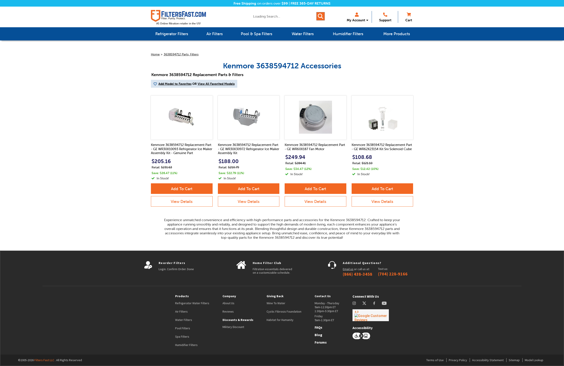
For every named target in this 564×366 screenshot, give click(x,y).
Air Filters (181, 311)
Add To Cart (181, 188)
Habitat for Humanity (280, 320)
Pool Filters (182, 328)
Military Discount (233, 327)
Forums (321, 342)
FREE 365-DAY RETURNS (310, 3)
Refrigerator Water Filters (192, 303)
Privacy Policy (458, 360)
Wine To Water (276, 303)
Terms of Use (435, 360)
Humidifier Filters (186, 345)
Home (155, 54)
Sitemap (514, 360)
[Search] (320, 16)
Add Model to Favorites (174, 84)
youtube (384, 303)
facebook (374, 303)
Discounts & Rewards (238, 320)
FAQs (318, 327)
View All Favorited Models (216, 84)
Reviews (228, 311)
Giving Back (275, 296)
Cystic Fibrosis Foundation (284, 311)
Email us (348, 269)
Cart (408, 20)
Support (385, 20)
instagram (354, 303)
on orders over (261, 3)
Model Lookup (534, 360)
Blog (318, 335)
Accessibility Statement (488, 360)
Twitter (364, 303)
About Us (228, 303)
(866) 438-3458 (357, 274)
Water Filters (183, 320)
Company (229, 296)
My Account (356, 20)
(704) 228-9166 (393, 274)
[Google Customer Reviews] (370, 315)
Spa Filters (182, 337)
